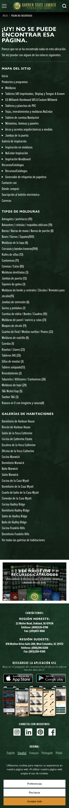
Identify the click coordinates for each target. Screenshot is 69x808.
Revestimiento (12, 373)
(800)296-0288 (39, 647)
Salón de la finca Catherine (17, 433)
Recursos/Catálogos (13, 164)
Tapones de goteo (13, 284)
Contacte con (9, 182)
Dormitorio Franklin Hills (15, 533)
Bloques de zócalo (14, 325)
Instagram (17, 732)
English (11, 752)
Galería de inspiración (14, 141)
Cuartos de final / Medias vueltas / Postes (27, 331)
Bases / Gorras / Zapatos (18, 236)
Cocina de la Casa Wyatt (15, 480)
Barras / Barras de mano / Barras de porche (27, 230)
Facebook (52, 732)
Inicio (5, 15)
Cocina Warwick (11, 456)
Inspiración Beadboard (18, 158)
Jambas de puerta (14, 278)
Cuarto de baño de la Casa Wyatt (20, 492)
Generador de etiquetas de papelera (25, 176)
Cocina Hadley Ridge (13, 504)
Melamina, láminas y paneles (22, 123)
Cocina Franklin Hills (13, 527)
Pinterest (40, 732)
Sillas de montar (13, 361)
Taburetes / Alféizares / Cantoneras (24, 379)
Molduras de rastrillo (15, 337)
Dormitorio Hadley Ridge (16, 510)
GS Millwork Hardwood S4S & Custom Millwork (31, 99)
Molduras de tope (14, 384)
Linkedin (28, 732)
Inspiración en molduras (18, 147)
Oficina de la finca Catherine (18, 450)
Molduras (10, 87)
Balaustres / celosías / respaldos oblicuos (27, 224)
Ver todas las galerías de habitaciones (23, 539)
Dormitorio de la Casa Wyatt (17, 486)
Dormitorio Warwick (13, 462)
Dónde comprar (10, 188)
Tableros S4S (11, 355)
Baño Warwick (10, 468)
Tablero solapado (13, 367)
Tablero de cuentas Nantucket (22, 117)
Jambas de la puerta (16, 135)
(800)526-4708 (40, 627)
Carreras (6, 200)
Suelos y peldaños (13, 307)
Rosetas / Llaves (13, 349)
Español (22, 752)
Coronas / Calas (13, 266)
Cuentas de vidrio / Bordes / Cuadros (24, 313)
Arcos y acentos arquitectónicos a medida (28, 129)
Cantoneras (10, 260)
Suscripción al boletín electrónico (20, 194)
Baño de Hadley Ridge (14, 522)
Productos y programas (15, 81)
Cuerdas (8, 343)
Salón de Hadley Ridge (14, 516)
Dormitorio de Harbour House (18, 421)
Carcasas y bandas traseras (20, 248)
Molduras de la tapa (15, 242)
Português (47, 752)
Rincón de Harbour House (16, 427)
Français (34, 752)
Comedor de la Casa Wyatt (16, 498)
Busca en (64, 6)
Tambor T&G (10, 396)
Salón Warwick (10, 474)
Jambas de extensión (15, 301)
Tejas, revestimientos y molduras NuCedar (29, 111)
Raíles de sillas (12, 254)
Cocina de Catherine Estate (17, 438)
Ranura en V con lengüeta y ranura (23, 402)
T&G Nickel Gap (12, 390)
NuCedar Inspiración (16, 152)
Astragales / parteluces (17, 218)
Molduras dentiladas (15, 272)
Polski (59, 752)
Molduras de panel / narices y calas (24, 319)
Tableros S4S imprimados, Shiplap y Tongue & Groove (35, 93)
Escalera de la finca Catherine (19, 444)
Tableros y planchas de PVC (20, 105)
